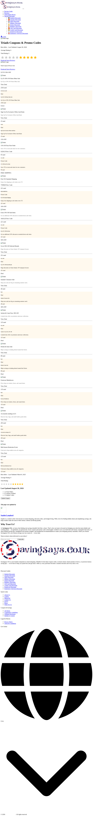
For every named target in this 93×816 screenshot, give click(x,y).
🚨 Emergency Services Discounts (18, 33)
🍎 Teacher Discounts (14, 19)
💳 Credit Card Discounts (15, 30)
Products (3, 60)
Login (4, 36)
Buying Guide (8, 11)
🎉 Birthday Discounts (14, 26)
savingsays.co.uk (10, 814)
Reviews (6, 13)
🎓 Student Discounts (14, 18)
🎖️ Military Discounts (14, 23)
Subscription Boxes (10, 14)
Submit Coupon (5, 498)
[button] (46, 721)
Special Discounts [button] (9, 16)
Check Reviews (10, 60)
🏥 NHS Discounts (13, 21)
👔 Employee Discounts (15, 31)
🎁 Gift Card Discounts (15, 28)
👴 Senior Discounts (14, 25)
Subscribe (21, 539)
